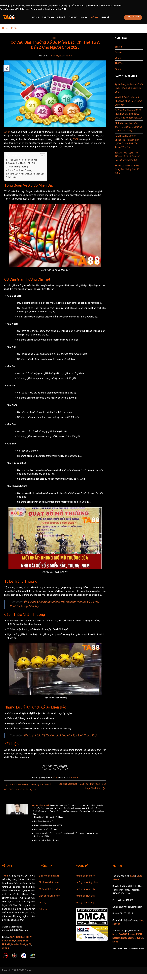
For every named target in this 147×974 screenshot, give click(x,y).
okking (5, 948)
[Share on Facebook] (44, 767)
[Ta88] (15, 17)
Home (35, 17)
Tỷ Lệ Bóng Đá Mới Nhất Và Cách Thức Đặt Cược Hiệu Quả (129, 88)
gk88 (28, 944)
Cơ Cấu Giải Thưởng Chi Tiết (22, 163)
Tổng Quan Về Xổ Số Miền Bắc (22, 160)
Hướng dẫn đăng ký (85, 875)
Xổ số (7, 132)
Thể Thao (48, 17)
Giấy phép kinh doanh (49, 895)
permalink (74, 777)
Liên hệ (42, 902)
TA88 (76, 139)
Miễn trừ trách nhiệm (49, 889)
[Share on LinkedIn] (65, 767)
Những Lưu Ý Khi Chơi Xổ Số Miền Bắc (26, 174)
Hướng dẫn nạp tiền (85, 889)
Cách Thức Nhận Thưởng (20, 170)
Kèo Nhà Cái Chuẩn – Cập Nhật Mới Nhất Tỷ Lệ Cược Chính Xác (128, 101)
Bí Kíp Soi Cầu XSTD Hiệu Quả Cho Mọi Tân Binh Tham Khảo (61, 735)
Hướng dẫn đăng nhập (87, 882)
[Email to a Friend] (55, 767)
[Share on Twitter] (50, 767)
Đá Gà (84, 17)
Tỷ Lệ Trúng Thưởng (18, 167)
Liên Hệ (105, 17)
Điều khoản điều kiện (49, 875)
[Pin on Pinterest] (60, 767)
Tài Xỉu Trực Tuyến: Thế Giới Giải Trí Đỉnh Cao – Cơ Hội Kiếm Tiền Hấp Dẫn (128, 156)
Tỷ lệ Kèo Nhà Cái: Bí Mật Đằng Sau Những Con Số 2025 (127, 169)
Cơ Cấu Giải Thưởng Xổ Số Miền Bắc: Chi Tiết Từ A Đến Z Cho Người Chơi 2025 (129, 114)
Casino (73, 17)
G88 (41, 944)
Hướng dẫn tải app (85, 902)
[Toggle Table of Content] (41, 155)
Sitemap (43, 909)
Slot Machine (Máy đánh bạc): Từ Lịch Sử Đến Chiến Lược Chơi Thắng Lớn (128, 127)
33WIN (115, 879)
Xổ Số (94, 17)
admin (69, 56)
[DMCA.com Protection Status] (92, 916)
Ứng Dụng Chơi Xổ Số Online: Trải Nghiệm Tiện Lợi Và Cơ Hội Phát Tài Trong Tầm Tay (127, 142)
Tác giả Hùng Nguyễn (41, 805)
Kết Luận (12, 177)
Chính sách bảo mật (49, 882)
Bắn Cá (61, 17)
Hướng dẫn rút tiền (85, 895)
